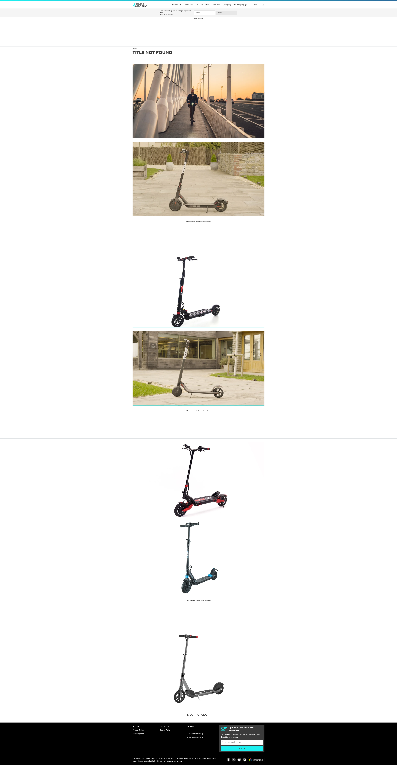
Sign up (242, 748)
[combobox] (195, 12)
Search (263, 5)
